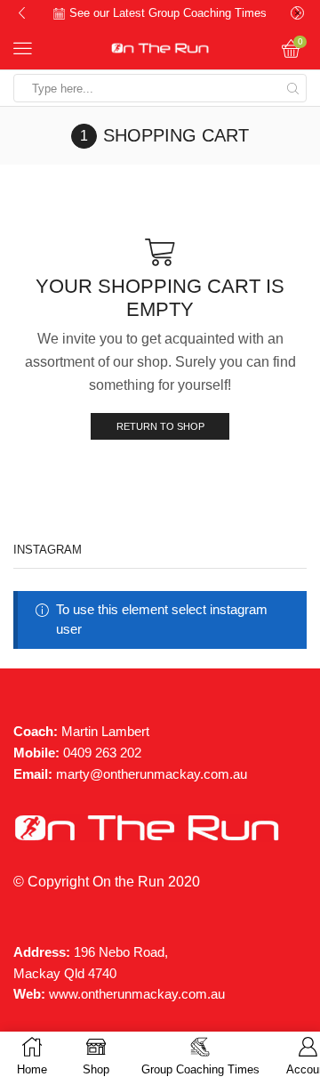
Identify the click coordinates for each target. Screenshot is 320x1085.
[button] (22, 13)
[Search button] (292, 88)
